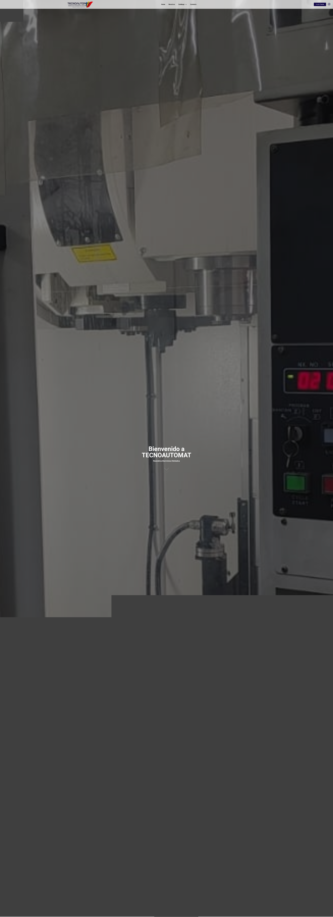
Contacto (193, 4)
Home (163, 4)
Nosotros (172, 4)
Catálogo (181, 4)
